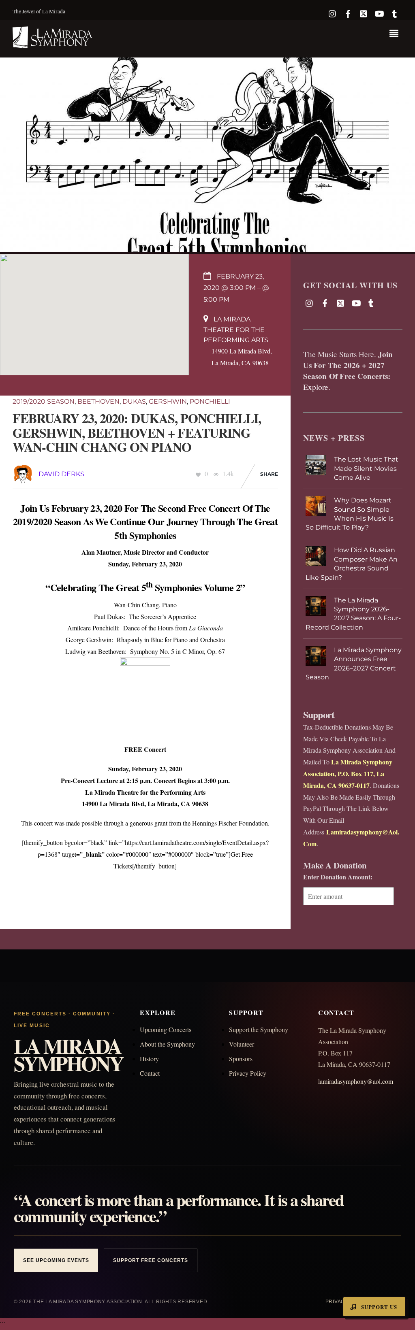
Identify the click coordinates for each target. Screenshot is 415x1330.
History (149, 1058)
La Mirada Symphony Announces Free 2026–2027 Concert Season (354, 663)
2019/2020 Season (44, 401)
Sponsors (240, 1058)
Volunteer (241, 1044)
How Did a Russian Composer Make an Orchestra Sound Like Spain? (352, 563)
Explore (315, 387)
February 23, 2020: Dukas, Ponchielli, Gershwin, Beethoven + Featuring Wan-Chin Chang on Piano (137, 432)
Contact (150, 1073)
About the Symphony (167, 1044)
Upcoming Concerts (165, 1029)
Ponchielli (210, 401)
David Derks (61, 474)
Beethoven (98, 401)
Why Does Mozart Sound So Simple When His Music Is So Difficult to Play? (350, 513)
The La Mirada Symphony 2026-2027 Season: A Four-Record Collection (353, 613)
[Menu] (395, 34)
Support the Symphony (258, 1029)
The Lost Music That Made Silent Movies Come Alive (366, 468)
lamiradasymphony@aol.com (355, 1081)
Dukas (134, 401)
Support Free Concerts (150, 1260)
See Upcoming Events (56, 1260)
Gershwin (168, 401)
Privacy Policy (247, 1073)
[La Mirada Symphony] (53, 43)
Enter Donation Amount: (337, 876)
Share (269, 474)
